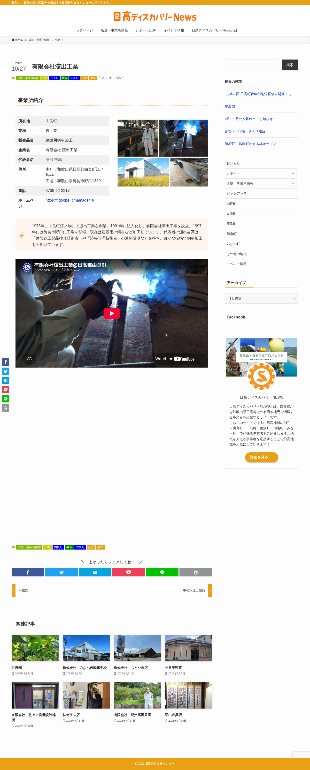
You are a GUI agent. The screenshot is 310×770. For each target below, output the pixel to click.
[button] (28, 572)
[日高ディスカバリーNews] (155, 16)
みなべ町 (233, 244)
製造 (64, 77)
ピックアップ (236, 193)
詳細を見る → (261, 457)
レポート (233, 173)
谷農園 (230, 106)
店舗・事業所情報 (28, 77)
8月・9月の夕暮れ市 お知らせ (249, 119)
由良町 (55, 77)
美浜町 (231, 224)
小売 (44, 77)
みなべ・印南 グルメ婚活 (245, 131)
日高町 (231, 213)
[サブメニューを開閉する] (293, 173)
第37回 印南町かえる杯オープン (250, 144)
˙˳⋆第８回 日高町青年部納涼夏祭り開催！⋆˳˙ (259, 94)
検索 (290, 65)
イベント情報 (236, 264)
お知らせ (233, 163)
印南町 (231, 234)
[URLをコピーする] (195, 572)
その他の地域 (236, 254)
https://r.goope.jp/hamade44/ (70, 200)
